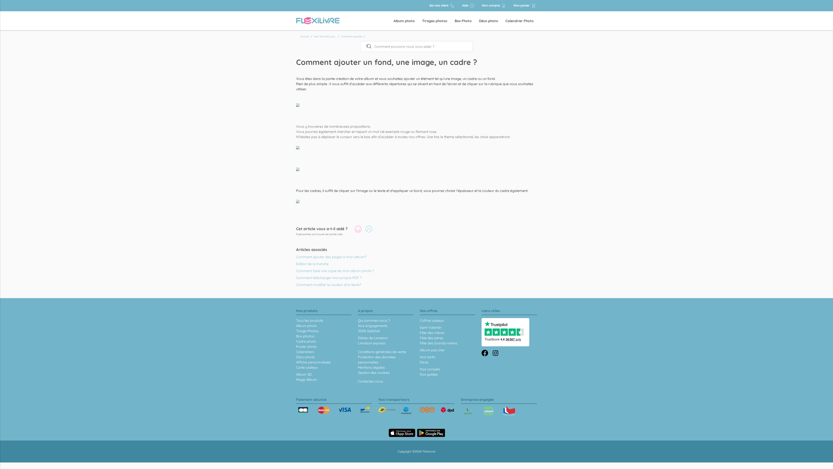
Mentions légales (371, 367)
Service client (439, 5)
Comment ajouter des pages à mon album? (331, 257)
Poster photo (306, 346)
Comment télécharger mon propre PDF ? (329, 278)
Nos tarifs (427, 357)
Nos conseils (430, 369)
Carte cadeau (307, 367)
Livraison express (372, 343)
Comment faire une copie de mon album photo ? (335, 271)
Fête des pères (431, 338)
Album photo (404, 21)
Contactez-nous (370, 381)
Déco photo (488, 21)
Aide (465, 5)
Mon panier (522, 5)
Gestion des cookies (374, 372)
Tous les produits (309, 320)
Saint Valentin (430, 327)
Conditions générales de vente (382, 352)
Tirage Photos (307, 331)
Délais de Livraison (373, 338)
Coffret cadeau (432, 320)
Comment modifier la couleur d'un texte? (328, 284)
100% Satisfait (369, 331)
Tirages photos (434, 21)
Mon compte (491, 5)
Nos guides (429, 374)
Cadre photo (306, 341)
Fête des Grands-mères (438, 343)
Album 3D (304, 374)
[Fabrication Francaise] (488, 411)
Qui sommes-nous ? (374, 320)
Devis (424, 362)
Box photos (305, 336)
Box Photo (463, 21)
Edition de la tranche (312, 264)
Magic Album (306, 379)
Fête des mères (432, 332)
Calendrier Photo (519, 21)
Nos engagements (373, 326)
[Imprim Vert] (468, 411)
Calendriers (305, 352)
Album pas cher (432, 350)
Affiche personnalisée (313, 362)
